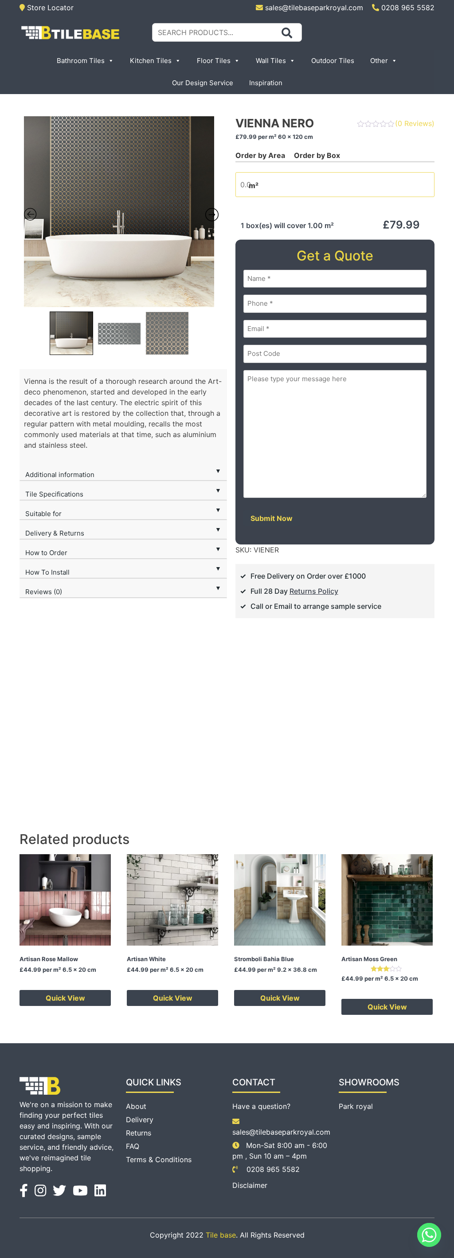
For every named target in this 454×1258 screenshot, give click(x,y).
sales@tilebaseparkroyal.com (314, 7)
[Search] (287, 33)
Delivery (139, 1119)
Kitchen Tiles (151, 60)
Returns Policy (314, 591)
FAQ (132, 1146)
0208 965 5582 (406, 7)
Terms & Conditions (159, 1159)
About (136, 1106)
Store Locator (49, 7)
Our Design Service (202, 83)
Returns (138, 1132)
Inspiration (265, 83)
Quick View (65, 998)
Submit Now (271, 518)
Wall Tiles (271, 60)
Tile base (221, 1234)
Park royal (356, 1106)
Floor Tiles (214, 60)
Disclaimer (249, 1185)
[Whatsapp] (429, 1235)
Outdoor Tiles (332, 60)
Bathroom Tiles (81, 60)
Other (379, 60)
